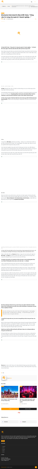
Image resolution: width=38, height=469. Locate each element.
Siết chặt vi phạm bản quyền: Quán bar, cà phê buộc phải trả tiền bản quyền (27, 400)
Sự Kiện (3, 450)
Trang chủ (4, 6)
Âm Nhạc (3, 449)
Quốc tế (3, 386)
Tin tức (9, 6)
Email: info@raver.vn (5, 460)
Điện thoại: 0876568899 (5, 459)
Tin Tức (3, 447)
